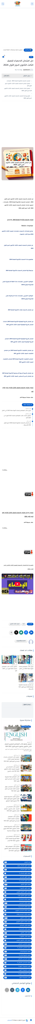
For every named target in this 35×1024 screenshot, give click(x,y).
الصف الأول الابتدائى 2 (18, 873)
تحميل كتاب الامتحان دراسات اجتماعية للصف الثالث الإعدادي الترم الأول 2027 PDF (11, 759)
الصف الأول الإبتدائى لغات (18, 866)
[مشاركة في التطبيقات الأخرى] (11, 632)
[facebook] (23, 990)
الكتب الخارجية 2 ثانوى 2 (18, 974)
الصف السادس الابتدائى (18, 959)
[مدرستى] (17, 4)
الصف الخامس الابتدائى (18, 944)
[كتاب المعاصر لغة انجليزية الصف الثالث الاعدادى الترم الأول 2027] (26, 778)
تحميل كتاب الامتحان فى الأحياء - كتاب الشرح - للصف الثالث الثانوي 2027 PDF (11, 809)
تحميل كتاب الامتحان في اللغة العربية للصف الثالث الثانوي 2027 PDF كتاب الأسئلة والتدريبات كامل (12, 839)
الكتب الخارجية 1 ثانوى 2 (18, 966)
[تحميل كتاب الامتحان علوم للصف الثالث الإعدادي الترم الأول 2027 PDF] (26, 787)
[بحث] (3, 4)
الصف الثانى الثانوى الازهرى (18, 940)
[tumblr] (12, 990)
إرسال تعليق (27, 704)
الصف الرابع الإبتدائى (18, 951)
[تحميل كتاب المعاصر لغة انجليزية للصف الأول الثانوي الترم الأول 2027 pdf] (26, 847)
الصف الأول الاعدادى (18, 877)
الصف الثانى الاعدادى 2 (18, 929)
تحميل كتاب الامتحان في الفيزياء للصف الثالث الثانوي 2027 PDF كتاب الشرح (11, 769)
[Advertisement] (17, 28)
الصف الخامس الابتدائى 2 (18, 947)
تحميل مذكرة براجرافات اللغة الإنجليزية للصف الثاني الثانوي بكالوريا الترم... (12, 50)
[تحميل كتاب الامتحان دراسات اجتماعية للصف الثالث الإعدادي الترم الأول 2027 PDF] (26, 758)
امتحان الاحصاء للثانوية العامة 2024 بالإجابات (18, 81)
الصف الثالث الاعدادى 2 (18, 907)
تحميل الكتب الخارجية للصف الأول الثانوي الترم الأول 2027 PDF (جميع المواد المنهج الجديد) (11, 799)
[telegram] (17, 990)
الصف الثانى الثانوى (18, 933)
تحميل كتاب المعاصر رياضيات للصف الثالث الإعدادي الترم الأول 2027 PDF (11, 819)
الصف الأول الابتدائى (18, 869)
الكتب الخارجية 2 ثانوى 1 (18, 970)
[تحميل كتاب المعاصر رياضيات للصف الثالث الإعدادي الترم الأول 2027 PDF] (26, 817)
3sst (31, 57)
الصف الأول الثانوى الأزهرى (18, 892)
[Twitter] (7, 990)
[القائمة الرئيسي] (32, 4)
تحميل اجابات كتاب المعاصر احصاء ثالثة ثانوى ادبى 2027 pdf (17, 417)
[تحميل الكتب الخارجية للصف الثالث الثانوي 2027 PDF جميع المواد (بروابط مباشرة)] (26, 827)
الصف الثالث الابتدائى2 (18, 899)
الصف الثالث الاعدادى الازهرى (18, 910)
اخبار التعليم (18, 862)
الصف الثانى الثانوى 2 (18, 936)
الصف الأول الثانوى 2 (18, 888)
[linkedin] (28, 990)
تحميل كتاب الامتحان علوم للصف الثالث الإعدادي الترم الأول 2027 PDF (12, 789)
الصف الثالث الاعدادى (18, 903)
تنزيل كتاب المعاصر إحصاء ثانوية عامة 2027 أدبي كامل (16, 410)
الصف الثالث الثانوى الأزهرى (18, 921)
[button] (26, 632)
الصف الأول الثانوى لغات (18, 895)
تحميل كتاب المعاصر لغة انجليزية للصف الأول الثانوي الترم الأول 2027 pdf (11, 849)
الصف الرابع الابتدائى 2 (18, 955)
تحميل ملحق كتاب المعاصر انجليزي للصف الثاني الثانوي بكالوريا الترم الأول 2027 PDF (18, 745)
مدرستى (9, 1020)
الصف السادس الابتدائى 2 (18, 962)
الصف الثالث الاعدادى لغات (18, 914)
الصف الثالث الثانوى (14, 624)
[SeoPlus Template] (27, 1020)
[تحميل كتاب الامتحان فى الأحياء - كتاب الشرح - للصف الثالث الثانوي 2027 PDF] (26, 807)
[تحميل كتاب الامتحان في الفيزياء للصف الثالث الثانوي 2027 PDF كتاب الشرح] (26, 768)
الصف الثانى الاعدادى (18, 925)
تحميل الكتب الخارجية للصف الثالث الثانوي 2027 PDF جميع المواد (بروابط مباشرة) (11, 829)
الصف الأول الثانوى (18, 884)
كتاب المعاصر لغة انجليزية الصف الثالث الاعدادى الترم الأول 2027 (12, 779)
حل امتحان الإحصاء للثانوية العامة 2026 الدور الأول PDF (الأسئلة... (17, 424)
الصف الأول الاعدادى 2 (18, 880)
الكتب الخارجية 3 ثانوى (18, 977)
